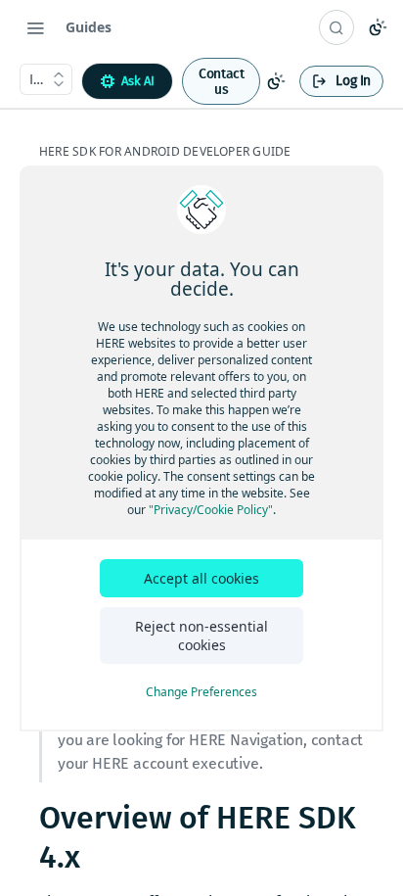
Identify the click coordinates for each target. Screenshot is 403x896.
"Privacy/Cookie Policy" (211, 509)
